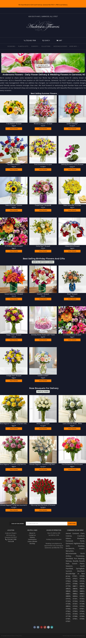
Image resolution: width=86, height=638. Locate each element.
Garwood (69, 543)
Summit (69, 571)
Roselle (75, 561)
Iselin (68, 546)
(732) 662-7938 (31, 40)
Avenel (68, 533)
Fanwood (69, 541)
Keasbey (81, 546)
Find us (10, 541)
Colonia (69, 536)
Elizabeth (80, 538)
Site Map (32, 543)
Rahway (69, 561)
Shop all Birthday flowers (43, 262)
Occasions (11, 46)
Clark (82, 533)
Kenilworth (70, 548)
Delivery (32, 537)
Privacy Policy (19, 635)
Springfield (80, 568)
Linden (81, 548)
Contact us (32, 535)
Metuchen (69, 551)
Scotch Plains (78, 563)
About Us (32, 533)
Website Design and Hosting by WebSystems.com (74, 635)
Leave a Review (32, 541)
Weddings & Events (60, 46)
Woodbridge (70, 573)
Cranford (80, 536)
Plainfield (69, 558)
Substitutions (32, 539)
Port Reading (79, 558)
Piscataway (80, 556)
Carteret (75, 533)
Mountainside (71, 553)
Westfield (80, 571)
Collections (45, 46)
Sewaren (69, 566)
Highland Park (79, 543)
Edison (68, 538)
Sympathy (34, 46)
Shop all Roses (43, 391)
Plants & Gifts (23, 46)
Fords (82, 541)
